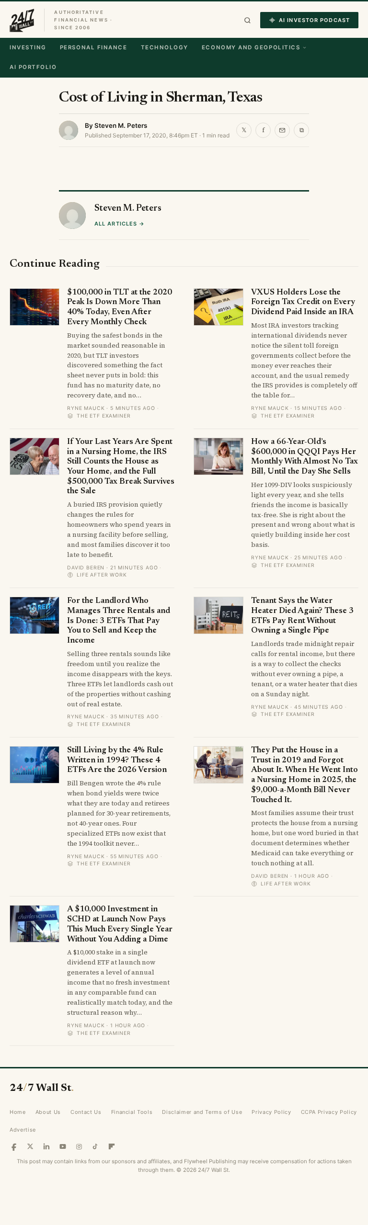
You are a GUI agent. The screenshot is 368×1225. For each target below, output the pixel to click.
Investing (28, 47)
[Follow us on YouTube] (62, 1146)
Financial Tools (132, 1112)
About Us (48, 1112)
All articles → (119, 223)
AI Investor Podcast (314, 20)
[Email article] (282, 130)
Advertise (23, 1129)
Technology (164, 47)
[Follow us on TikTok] (95, 1146)
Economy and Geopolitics (251, 47)
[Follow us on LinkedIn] (46, 1146)
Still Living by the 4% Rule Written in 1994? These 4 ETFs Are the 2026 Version (117, 760)
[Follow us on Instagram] (79, 1146)
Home (18, 1112)
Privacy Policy (271, 1112)
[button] (247, 20)
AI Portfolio (33, 67)
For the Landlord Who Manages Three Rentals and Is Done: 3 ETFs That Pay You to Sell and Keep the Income (118, 621)
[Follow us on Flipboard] (111, 1146)
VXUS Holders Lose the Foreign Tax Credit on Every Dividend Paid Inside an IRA (303, 303)
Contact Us (86, 1112)
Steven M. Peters (120, 125)
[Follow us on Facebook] (14, 1146)
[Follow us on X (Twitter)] (30, 1146)
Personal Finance (93, 47)
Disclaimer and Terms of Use (202, 1112)
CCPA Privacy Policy (329, 1112)
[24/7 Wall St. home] (22, 20)
